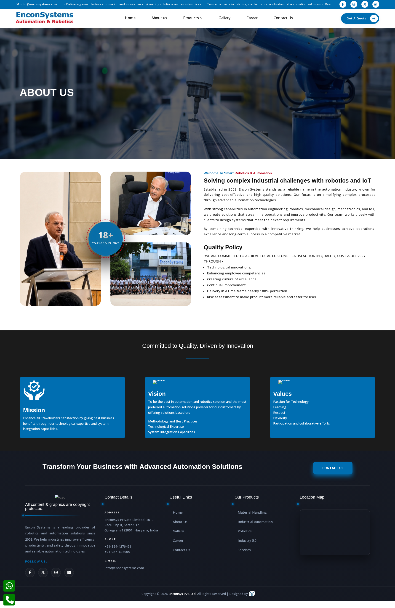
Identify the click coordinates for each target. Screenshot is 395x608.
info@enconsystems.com (39, 4)
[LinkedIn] (69, 572)
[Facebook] (30, 572)
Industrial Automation (255, 522)
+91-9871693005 (117, 552)
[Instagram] (56, 572)
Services (244, 550)
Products (191, 17)
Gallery (224, 17)
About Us (180, 522)
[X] (43, 572)
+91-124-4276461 (117, 546)
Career (252, 17)
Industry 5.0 (247, 540)
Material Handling (252, 512)
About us (159, 17)
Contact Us (283, 17)
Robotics (245, 531)
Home (130, 17)
